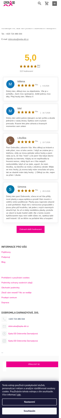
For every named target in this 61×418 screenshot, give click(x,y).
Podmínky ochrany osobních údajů (16, 282)
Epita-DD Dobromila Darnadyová (23, 333)
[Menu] (54, 3)
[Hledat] (40, 3)
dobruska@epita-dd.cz (18, 39)
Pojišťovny (6, 252)
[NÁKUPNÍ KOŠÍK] (48, 3)
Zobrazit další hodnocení (30, 229)
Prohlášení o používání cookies (15, 277)
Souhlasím (29, 411)
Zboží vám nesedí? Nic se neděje (16, 292)
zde (19, 394)
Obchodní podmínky (10, 287)
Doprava (5, 302)
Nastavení (29, 402)
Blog (3, 262)
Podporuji (5, 257)
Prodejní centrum (9, 297)
